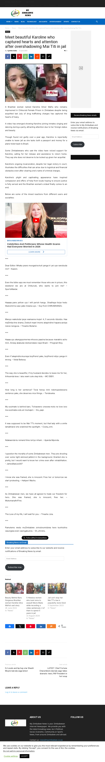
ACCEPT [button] (24, 756)
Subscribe (77, 144)
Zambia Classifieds (64, 5)
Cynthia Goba (12, 51)
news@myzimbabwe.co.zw (51, 740)
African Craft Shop (11, 5)
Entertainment (55, 22)
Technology (32, 22)
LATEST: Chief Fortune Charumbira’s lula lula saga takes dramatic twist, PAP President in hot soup (53, 672)
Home (8, 22)
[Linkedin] (31, 56)
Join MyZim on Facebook (85, 157)
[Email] (43, 56)
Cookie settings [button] (11, 756)
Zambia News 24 (36, 5)
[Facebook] (7, 56)
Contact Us (76, 5)
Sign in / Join (30, 2)
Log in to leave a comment (16, 692)
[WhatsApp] (25, 56)
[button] (97, 21)
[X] (13, 56)
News (16, 22)
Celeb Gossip (24, 5)
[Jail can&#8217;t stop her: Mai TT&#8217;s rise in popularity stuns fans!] (57, 588)
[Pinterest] (19, 56)
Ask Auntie (43, 22)
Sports (66, 22)
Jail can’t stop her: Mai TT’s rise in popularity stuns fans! (57, 600)
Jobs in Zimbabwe (50, 5)
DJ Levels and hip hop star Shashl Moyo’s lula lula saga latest (19, 669)
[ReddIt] (37, 56)
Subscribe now (15, 567)
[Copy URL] (48, 56)
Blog (23, 22)
